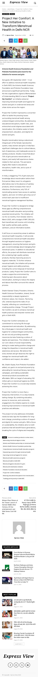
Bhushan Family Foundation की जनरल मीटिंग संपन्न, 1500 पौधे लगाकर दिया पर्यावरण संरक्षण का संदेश (24, 635)
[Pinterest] (20, 41)
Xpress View (10, 35)
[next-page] (6, 588)
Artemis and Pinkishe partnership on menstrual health (19, 443)
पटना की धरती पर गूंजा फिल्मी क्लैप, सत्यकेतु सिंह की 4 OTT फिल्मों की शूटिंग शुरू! (24, 602)
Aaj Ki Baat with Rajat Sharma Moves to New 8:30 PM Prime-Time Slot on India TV (24, 580)
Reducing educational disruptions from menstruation (18, 475)
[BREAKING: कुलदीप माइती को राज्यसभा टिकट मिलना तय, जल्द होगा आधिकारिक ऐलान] (7, 613)
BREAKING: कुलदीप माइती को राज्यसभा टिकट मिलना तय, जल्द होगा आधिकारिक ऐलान (24, 613)
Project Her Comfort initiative (11, 472)
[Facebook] (11, 41)
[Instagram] (16, 665)
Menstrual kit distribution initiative (13, 467)
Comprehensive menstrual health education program (18, 449)
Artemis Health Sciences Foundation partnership (17, 446)
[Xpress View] (3, 35)
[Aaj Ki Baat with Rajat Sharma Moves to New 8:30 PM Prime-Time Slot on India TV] (7, 580)
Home (4, 9)
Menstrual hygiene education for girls (14, 464)
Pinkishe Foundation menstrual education (15, 469)
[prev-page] (3, 588)
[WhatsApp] (25, 41)
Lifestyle (12, 14)
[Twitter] (16, 41)
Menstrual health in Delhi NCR (11, 461)
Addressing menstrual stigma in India (14, 440)
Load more (18, 644)
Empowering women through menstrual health (16, 452)
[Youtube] (27, 665)
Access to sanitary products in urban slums (20, 437)
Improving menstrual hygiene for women (15, 455)
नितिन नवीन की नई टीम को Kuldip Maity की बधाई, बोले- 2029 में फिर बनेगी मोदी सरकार (24, 624)
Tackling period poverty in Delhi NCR (13, 478)
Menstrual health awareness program (14, 458)
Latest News (10, 9)
